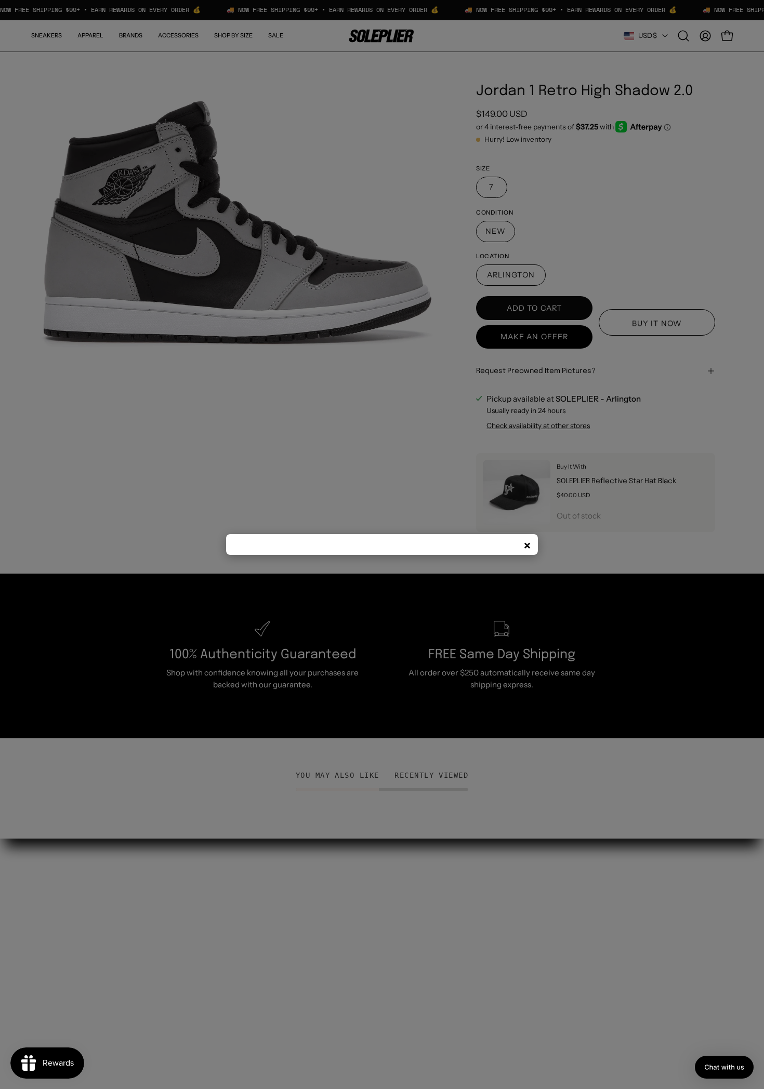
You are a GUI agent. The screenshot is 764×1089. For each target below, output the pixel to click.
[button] (724, 1067)
